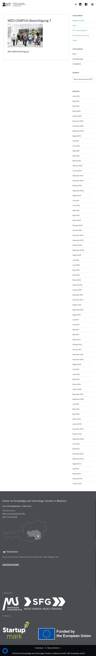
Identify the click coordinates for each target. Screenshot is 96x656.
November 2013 (78, 454)
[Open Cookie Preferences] (5, 653)
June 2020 (76, 146)
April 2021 (76, 106)
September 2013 (78, 459)
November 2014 (78, 429)
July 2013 (76, 469)
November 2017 (78, 300)
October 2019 (77, 186)
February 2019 (77, 225)
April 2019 (76, 215)
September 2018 (78, 250)
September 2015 (78, 399)
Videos (75, 40)
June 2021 (76, 96)
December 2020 (78, 121)
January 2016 (77, 389)
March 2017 (77, 340)
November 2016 (78, 359)
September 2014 (78, 439)
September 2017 (78, 310)
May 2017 (76, 330)
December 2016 (78, 354)
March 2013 (77, 474)
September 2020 (78, 131)
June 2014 (76, 444)
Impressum (39, 648)
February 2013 (77, 479)
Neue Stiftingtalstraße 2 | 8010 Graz (16, 506)
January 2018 (77, 290)
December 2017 (78, 295)
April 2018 (76, 275)
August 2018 (77, 255)
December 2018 (78, 235)
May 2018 (76, 270)
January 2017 (77, 350)
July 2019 (76, 201)
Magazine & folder (78, 21)
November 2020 (78, 126)
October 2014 (77, 434)
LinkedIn (80, 6)
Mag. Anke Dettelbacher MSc (13, 513)
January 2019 (77, 230)
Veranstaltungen (78, 59)
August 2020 (77, 136)
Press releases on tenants (81, 35)
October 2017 (77, 305)
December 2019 (78, 176)
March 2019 (77, 220)
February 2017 (77, 344)
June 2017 (76, 325)
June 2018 (76, 265)
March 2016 (77, 384)
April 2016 (76, 379)
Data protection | (53, 648)
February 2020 (77, 166)
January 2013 (77, 484)
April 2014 (76, 449)
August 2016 (77, 364)
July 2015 (76, 404)
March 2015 (77, 419)
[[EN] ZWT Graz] (14, 4)
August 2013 (77, 464)
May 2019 (76, 210)
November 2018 (78, 240)
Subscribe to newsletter (10, 565)
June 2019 (76, 205)
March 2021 (77, 111)
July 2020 (76, 141)
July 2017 (76, 320)
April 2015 (76, 414)
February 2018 (77, 285)
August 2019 (77, 196)
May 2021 (76, 101)
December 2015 (78, 394)
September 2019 (78, 191)
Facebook (86, 6)
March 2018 (77, 280)
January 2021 (77, 116)
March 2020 (77, 161)
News (74, 54)
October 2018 (77, 245)
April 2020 (76, 156)
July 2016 (76, 369)
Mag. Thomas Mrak (9, 517)
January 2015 (77, 424)
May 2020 (76, 151)
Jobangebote (77, 64)
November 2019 (78, 181)
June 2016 (76, 374)
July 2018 (76, 260)
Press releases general (80, 30)
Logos (74, 25)
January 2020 (77, 171)
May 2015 (76, 409)
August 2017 (77, 315)
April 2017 (76, 335)
